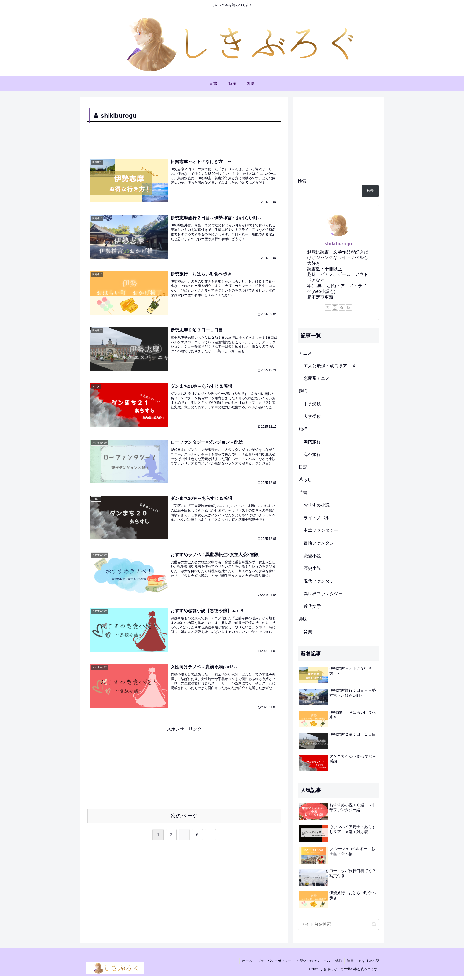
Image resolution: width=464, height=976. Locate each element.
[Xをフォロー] (328, 307)
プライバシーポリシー (274, 961)
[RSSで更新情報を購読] (349, 307)
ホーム (247, 961)
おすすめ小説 (369, 961)
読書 (350, 961)
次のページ (184, 816)
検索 (302, 181)
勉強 (338, 961)
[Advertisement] (184, 136)
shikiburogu (338, 243)
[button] (374, 924)
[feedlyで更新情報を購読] (342, 307)
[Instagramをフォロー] (335, 307)
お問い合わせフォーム (313, 961)
